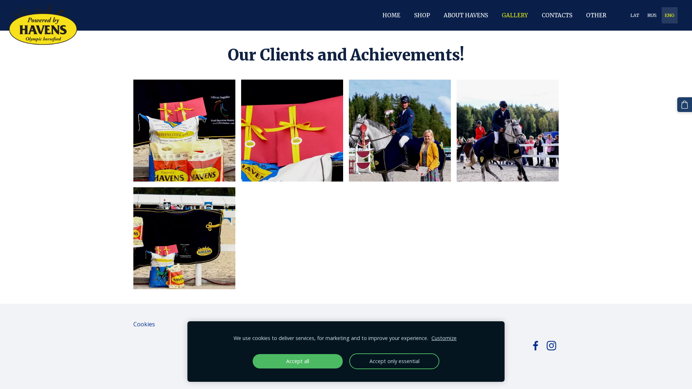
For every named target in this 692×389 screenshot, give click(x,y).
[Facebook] (535, 345)
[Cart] (684, 104)
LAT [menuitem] (634, 15)
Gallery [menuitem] (515, 15)
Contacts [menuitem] (557, 15)
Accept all (297, 361)
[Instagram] (551, 345)
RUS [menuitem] (652, 15)
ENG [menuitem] (669, 15)
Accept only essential (394, 361)
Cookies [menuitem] (144, 324)
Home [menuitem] (391, 15)
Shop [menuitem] (422, 15)
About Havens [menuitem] (466, 15)
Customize (444, 338)
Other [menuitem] (596, 15)
